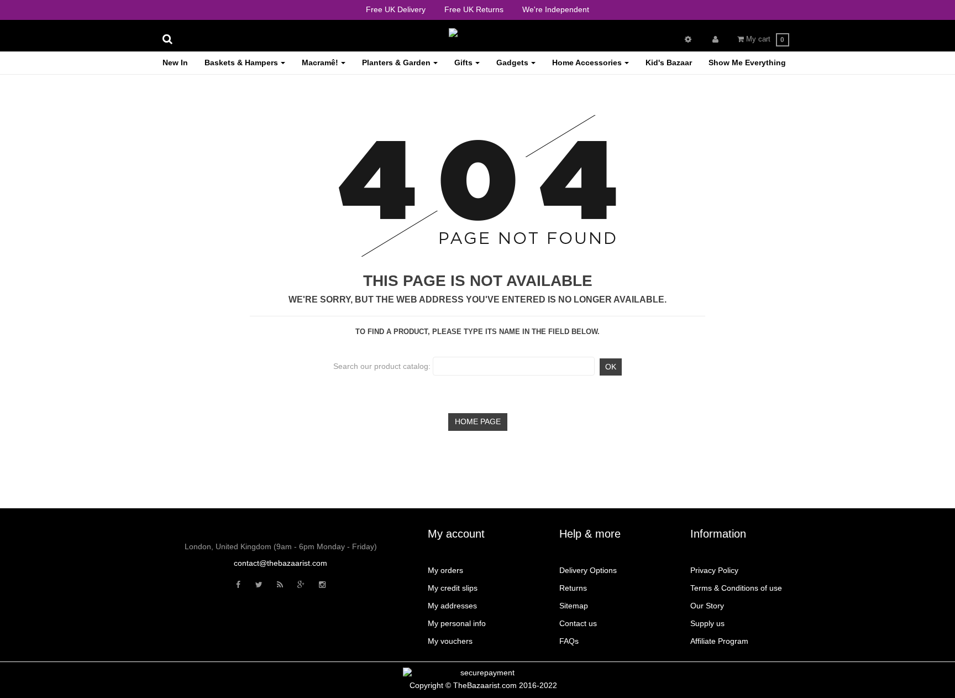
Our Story (707, 605)
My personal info (457, 623)
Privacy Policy (714, 570)
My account (456, 534)
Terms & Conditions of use (736, 588)
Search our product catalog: (382, 366)
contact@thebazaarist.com (280, 563)
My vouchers (450, 641)
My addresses (452, 605)
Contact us (578, 623)
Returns (573, 588)
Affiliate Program (719, 641)
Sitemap (573, 605)
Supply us (707, 623)
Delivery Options (588, 570)
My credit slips (453, 588)
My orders (445, 570)
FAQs (569, 641)
